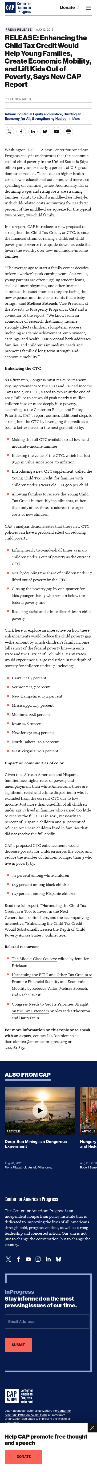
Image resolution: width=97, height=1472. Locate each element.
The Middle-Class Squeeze (34, 958)
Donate (68, 7)
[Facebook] (18, 1259)
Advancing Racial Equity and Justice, (34, 114)
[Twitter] (8, 1259)
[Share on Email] (56, 131)
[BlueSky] (58, 1259)
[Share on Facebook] (21, 131)
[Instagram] (38, 1259)
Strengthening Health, (49, 119)
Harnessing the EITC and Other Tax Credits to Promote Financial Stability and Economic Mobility (52, 981)
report (20, 226)
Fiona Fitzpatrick (16, 1167)
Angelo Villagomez (40, 1167)
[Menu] (88, 8)
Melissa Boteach (42, 303)
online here (38, 917)
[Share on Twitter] (9, 131)
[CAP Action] (20, 1396)
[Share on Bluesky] (44, 131)
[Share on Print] (68, 131)
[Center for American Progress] (10, 8)
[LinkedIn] (48, 1259)
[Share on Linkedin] (33, 131)
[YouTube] (28, 1259)
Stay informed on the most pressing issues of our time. (41, 1299)
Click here (14, 630)
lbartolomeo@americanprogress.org (36, 1041)
